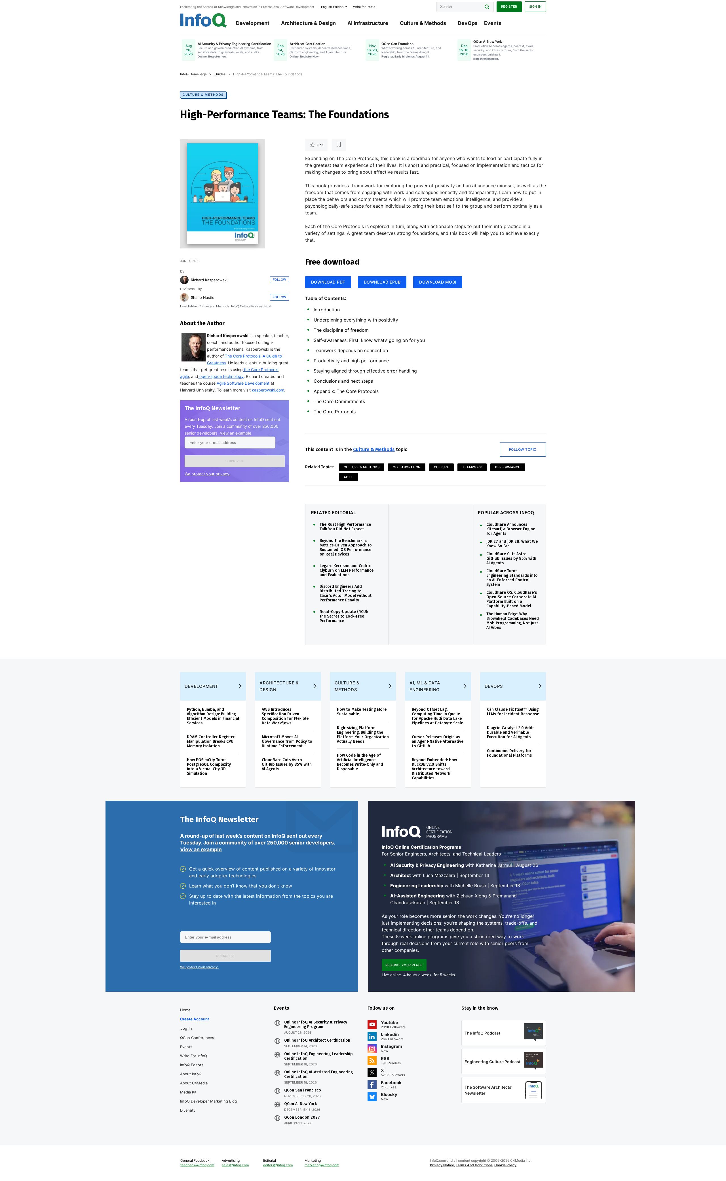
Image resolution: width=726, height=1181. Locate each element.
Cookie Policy (505, 1165)
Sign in (535, 6)
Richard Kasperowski (209, 280)
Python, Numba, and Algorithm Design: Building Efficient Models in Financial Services (213, 716)
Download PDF (328, 282)
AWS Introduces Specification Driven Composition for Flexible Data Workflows (285, 716)
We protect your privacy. (208, 473)
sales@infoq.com (235, 1165)
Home (185, 1010)
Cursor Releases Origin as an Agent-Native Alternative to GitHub (437, 741)
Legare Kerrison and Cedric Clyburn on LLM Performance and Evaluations (346, 570)
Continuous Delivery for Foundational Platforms (509, 753)
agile (184, 376)
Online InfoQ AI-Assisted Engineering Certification (318, 1074)
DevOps (468, 23)
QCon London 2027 (302, 1117)
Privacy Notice (442, 1165)
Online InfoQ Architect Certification (317, 1040)
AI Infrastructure (367, 23)
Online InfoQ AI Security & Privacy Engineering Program (315, 1024)
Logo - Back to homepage (203, 20)
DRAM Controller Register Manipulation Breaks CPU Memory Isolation (211, 741)
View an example (235, 433)
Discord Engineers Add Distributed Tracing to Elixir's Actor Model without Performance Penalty (346, 593)
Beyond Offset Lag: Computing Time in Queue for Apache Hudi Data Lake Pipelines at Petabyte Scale (437, 716)
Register (509, 6)
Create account (194, 1019)
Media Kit (188, 1092)
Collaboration (407, 467)
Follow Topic (523, 449)
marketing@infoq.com (322, 1165)
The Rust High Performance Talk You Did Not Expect (345, 526)
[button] (235, 461)
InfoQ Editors (191, 1065)
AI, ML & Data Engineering (425, 686)
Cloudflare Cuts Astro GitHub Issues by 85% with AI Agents (511, 558)
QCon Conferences (197, 1037)
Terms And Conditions (474, 1165)
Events (492, 23)
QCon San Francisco (302, 1090)
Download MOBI (437, 282)
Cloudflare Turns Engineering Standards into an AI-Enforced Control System (512, 578)
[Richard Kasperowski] (184, 280)
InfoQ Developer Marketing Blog (208, 1101)
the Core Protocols (260, 369)
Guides (219, 74)
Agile (349, 477)
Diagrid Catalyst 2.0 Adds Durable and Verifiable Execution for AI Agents (510, 732)
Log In (186, 1028)
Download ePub (382, 282)
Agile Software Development (243, 383)
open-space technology (221, 376)
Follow (279, 280)
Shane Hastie (202, 297)
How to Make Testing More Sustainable (362, 711)
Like (320, 145)
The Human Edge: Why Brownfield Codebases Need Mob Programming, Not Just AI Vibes (512, 621)
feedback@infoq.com (197, 1165)
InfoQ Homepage (193, 74)
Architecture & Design (308, 23)
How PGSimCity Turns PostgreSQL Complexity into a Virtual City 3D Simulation (209, 766)
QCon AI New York (300, 1104)
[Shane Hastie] (184, 297)
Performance (507, 467)
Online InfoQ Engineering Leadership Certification (318, 1056)
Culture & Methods (423, 23)
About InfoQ (191, 1074)
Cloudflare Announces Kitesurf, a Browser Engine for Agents (510, 529)
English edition (332, 7)
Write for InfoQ (193, 1056)
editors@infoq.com (278, 1165)
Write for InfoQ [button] (364, 7)
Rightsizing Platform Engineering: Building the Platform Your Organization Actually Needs (363, 734)
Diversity (187, 1110)
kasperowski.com (268, 390)
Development (252, 23)
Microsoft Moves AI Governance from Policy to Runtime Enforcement (287, 741)
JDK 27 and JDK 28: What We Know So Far (512, 543)
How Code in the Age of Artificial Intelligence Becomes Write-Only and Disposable (360, 762)
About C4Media (194, 1083)
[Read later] (339, 145)
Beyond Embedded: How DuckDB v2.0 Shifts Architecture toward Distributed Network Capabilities (434, 768)
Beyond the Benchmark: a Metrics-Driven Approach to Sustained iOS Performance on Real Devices (346, 548)
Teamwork (472, 467)
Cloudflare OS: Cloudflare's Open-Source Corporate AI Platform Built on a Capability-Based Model (511, 599)
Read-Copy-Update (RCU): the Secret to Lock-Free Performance (344, 616)
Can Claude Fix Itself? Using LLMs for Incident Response (513, 711)
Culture (441, 467)
